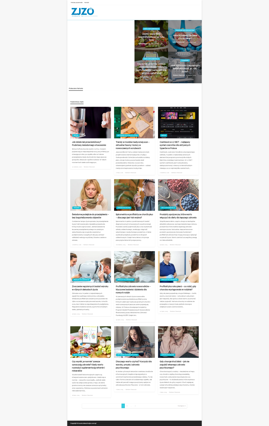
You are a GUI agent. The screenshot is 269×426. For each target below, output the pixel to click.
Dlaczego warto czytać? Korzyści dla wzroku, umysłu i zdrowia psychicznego (134, 364)
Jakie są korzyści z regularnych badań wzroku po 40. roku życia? (185, 68)
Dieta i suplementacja (151, 29)
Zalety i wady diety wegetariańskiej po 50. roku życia (151, 37)
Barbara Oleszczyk (144, 44)
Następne (181, 406)
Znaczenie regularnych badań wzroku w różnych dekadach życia (90, 288)
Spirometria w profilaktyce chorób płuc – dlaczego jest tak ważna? (134, 216)
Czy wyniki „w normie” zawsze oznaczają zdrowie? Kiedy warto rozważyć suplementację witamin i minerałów (151, 68)
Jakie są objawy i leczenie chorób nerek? (185, 37)
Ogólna (76, 135)
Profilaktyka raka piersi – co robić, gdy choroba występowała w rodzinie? (178, 288)
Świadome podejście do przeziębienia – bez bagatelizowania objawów (90, 216)
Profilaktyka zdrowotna (185, 30)
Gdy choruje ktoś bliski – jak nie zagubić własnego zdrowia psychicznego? (174, 364)
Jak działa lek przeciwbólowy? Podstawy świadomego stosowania (89, 143)
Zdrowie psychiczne (123, 207)
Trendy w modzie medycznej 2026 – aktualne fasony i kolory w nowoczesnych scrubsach (133, 145)
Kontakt (86, 2)
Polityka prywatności (77, 2)
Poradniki (185, 60)
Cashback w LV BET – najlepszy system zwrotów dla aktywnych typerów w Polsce (175, 145)
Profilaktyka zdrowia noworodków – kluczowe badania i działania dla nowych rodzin (133, 289)
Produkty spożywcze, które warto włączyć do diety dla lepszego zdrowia (178, 216)
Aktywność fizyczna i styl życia (127, 135)
